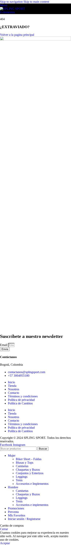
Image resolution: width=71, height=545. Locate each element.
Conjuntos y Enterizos (29, 473)
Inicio (11, 382)
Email (4, 345)
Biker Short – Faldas (28, 459)
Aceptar (5, 543)
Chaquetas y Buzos (28, 469)
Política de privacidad (21, 399)
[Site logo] (12, 8)
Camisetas (22, 466)
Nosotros (13, 389)
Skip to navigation (11, 1)
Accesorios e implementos (32, 504)
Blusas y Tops (24, 462)
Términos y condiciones (23, 396)
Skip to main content (36, 1)
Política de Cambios (20, 403)
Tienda (12, 385)
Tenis (19, 480)
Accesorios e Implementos (32, 483)
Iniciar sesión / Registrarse (24, 519)
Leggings (21, 476)
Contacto (13, 392)
